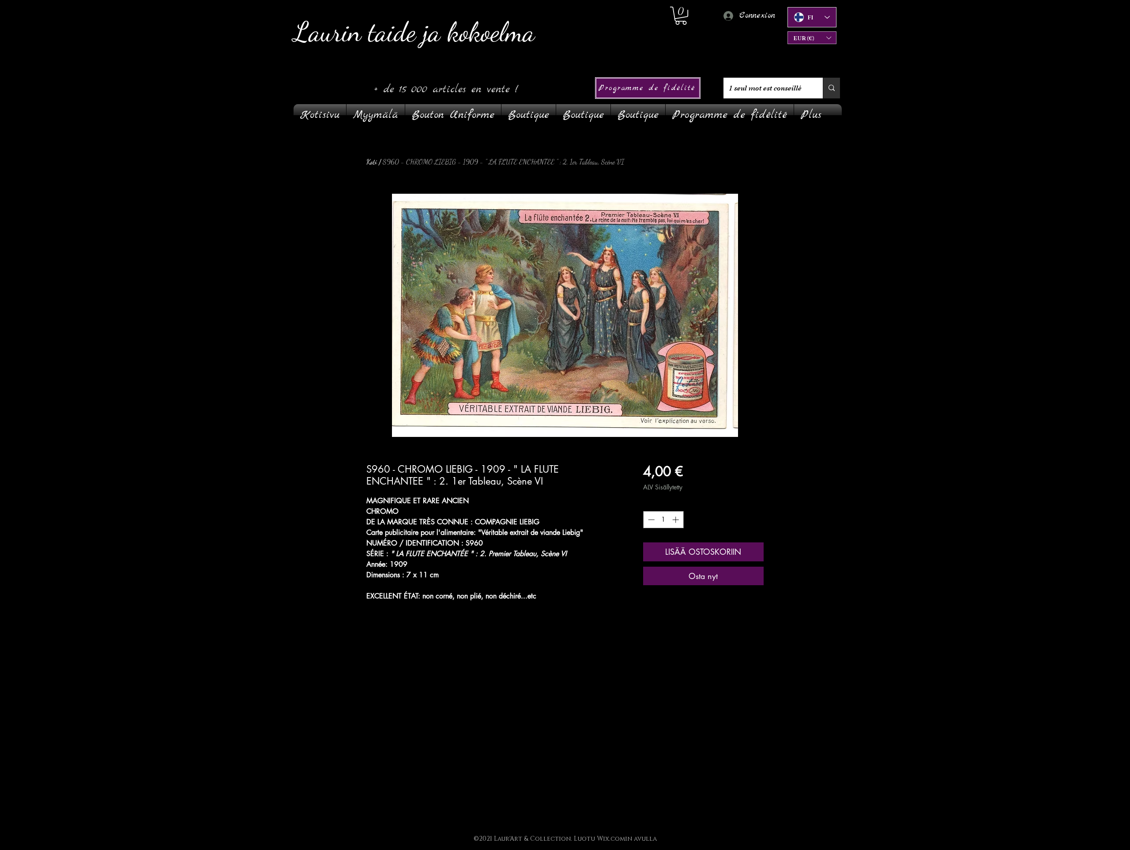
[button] (811, 37)
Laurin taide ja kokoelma (414, 32)
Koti (371, 162)
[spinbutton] (663, 520)
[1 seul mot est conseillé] (831, 88)
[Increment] (676, 520)
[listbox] (811, 37)
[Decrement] (650, 520)
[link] (681, 16)
